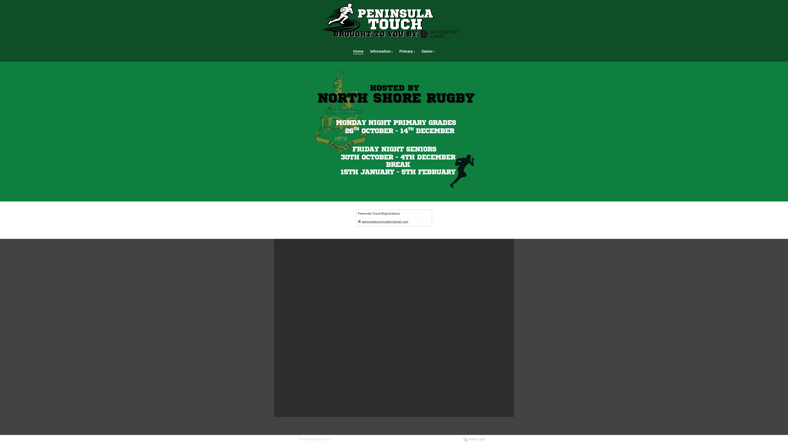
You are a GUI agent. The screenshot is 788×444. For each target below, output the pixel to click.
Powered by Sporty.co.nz (314, 439)
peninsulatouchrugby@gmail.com (385, 221)
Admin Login (476, 439)
